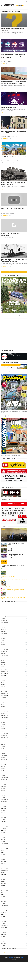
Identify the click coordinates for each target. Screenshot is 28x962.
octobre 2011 (14, 629)
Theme (21, 957)
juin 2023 (14, 881)
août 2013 (14, 666)
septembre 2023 (14, 887)
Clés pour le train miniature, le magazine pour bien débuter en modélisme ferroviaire (12, 590)
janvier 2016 (14, 719)
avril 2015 (14, 702)
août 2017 (14, 753)
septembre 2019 (14, 799)
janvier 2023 (14, 872)
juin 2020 (14, 815)
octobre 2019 (14, 801)
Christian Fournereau (5, 951)
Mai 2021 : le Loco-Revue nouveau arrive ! (13, 158)
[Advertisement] (14, 334)
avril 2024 (14, 898)
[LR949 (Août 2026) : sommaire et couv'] (4, 545)
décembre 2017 (14, 761)
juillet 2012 (14, 646)
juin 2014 (14, 684)
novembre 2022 (14, 868)
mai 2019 (14, 792)
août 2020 (14, 819)
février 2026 (14, 934)
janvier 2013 (14, 657)
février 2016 (14, 721)
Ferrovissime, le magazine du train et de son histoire (13, 570)
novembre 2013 (14, 671)
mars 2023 (14, 876)
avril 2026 (14, 938)
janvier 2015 (14, 697)
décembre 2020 (14, 826)
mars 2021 (14, 832)
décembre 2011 (14, 633)
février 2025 (14, 914)
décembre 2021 (14, 848)
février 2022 (14, 852)
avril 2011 (14, 626)
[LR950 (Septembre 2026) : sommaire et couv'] (4, 550)
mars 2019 (14, 788)
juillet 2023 (14, 883)
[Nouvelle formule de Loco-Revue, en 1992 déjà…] (14, 20)
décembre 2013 (14, 673)
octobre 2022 (14, 867)
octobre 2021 (14, 845)
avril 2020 (14, 812)
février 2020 (14, 808)
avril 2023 (14, 878)
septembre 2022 (14, 865)
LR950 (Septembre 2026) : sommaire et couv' (17, 549)
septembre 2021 (14, 843)
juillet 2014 (14, 686)
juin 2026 (14, 941)
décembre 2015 (14, 717)
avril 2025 (14, 918)
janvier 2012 (14, 635)
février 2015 (14, 699)
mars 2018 (14, 766)
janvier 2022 (14, 850)
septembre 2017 (14, 755)
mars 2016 (14, 722)
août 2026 (14, 945)
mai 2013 (14, 660)
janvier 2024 (14, 892)
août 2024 (14, 903)
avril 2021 (14, 834)
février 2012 (14, 637)
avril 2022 (14, 856)
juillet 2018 (14, 774)
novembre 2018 (14, 781)
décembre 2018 (14, 783)
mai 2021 (14, 836)
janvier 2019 (14, 784)
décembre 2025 (14, 931)
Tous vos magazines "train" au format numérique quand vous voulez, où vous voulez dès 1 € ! (13, 56)
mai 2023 (14, 879)
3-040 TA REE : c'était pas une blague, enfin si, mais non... (13, 183)
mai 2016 (14, 726)
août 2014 (14, 688)
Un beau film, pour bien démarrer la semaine (12, 209)
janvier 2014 (14, 675)
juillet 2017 (14, 752)
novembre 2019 (14, 803)
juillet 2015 (14, 708)
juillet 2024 (14, 901)
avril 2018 (14, 768)
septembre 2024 (14, 905)
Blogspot (11, 957)
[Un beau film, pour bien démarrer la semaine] (14, 199)
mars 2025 (14, 916)
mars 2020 (14, 810)
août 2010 (14, 618)
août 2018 (14, 775)
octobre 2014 (14, 691)
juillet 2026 (14, 943)
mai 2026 (14, 940)
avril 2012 (14, 640)
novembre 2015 (14, 715)
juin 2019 (14, 794)
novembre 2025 (14, 929)
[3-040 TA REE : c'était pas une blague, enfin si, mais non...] (14, 174)
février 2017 (14, 742)
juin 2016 (14, 728)
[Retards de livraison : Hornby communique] (14, 225)
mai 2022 (14, 857)
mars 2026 (14, 936)
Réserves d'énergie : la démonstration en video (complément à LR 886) (13, 82)
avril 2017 (14, 746)
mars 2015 (14, 700)
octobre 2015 (14, 713)
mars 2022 (14, 854)
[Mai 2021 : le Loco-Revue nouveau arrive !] (14, 148)
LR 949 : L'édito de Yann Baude (15, 560)
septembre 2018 (14, 777)
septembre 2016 (14, 733)
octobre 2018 (14, 779)
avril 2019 (14, 790)
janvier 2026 (14, 932)
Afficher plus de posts (14, 272)
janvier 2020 (14, 806)
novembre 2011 (14, 631)
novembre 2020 (14, 825)
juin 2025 (14, 920)
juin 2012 (14, 644)
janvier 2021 (14, 828)
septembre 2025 (14, 925)
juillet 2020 (14, 817)
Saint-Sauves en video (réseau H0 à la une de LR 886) (13, 132)
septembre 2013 (14, 668)
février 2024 (14, 894)
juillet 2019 (14, 795)
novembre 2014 (14, 693)
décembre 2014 (14, 695)
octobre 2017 (14, 757)
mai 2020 (14, 814)
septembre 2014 (14, 689)
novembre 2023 (14, 890)
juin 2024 (14, 899)
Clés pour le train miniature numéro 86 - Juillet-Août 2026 (13, 598)
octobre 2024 (14, 907)
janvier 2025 (14, 912)
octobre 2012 (14, 651)
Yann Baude (3, 952)
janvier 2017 (14, 741)
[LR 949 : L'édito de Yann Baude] (4, 561)
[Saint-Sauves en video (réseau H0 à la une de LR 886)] (14, 122)
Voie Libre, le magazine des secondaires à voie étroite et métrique (14, 579)
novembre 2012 (14, 653)
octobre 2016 (14, 735)
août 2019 (14, 797)
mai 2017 (14, 748)
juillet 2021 (14, 839)
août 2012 (14, 648)
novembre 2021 (14, 846)
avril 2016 (14, 724)
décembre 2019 (14, 805)
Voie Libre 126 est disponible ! (7, 587)
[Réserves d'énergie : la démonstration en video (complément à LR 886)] (14, 73)
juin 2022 (14, 859)
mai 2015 (14, 704)
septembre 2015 (14, 711)
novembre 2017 (14, 759)
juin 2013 (14, 662)
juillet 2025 (14, 921)
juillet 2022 (14, 861)
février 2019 (14, 786)
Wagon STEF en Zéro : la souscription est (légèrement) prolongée (14, 260)
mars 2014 (14, 679)
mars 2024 (14, 896)
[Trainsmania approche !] (14, 98)
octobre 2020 (14, 823)
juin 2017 (14, 750)
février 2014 (14, 677)
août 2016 (14, 731)
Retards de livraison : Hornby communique (10, 234)
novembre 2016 (14, 737)
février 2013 (14, 658)
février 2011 (14, 624)
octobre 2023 (14, 888)
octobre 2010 (14, 620)
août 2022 (14, 863)
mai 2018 (14, 770)
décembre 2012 (14, 655)
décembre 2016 (14, 739)
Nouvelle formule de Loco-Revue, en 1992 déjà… (12, 29)
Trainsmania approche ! (8, 107)
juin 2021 (14, 837)
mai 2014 (14, 682)
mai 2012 (14, 642)
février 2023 (14, 874)
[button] (1, 5)
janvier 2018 (14, 763)
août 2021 (14, 841)
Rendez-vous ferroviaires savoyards (9, 576)
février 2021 (14, 830)
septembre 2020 (14, 821)
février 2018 (14, 764)
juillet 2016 (14, 730)
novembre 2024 (14, 909)
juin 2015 (14, 706)
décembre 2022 (14, 870)
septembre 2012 (14, 649)
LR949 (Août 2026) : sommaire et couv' (16, 544)
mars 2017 (14, 744)
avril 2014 (14, 680)
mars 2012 (14, 638)
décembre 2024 (14, 910)
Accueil (14, 959)
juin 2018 (14, 772)
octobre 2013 (14, 669)
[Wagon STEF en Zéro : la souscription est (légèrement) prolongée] (14, 251)
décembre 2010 (14, 622)
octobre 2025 (14, 927)
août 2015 (14, 710)
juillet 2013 (14, 664)
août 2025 (14, 923)
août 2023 (14, 885)
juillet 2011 (14, 627)
